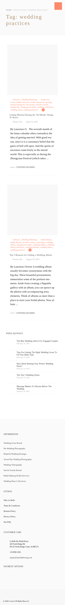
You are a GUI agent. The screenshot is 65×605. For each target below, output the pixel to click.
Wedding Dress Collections (15, 481)
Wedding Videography (13, 465)
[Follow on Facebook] (5, 596)
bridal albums (15, 242)
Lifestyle (16, 99)
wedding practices (30, 110)
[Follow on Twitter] (11, 596)
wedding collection (45, 107)
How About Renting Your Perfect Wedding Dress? (35, 366)
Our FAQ (7, 522)
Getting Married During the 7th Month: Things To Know (32, 69)
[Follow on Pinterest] (35, 596)
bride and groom (38, 102)
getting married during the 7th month (31, 103)
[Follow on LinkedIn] (23, 596)
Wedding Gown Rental (13, 443)
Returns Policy (10, 511)
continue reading (25, 167)
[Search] (50, 6)
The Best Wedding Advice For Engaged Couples (37, 342)
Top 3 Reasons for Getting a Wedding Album (32, 210)
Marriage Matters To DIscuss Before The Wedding (34, 388)
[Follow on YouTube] (17, 596)
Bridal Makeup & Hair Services (16, 476)
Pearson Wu (17, 122)
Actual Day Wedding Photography (18, 459)
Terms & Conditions (12, 506)
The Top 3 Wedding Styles (28, 376)
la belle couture (42, 105)
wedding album (39, 245)
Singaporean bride (28, 107)
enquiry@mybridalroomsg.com (21, 558)
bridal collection (23, 102)
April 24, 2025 (32, 122)
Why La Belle (9, 500)
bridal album (46, 239)
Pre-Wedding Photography (14, 448)
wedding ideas (16, 110)
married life (15, 107)
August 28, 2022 (33, 259)
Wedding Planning (29, 99)
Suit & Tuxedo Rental (13, 470)
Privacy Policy (10, 516)
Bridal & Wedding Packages (15, 454)
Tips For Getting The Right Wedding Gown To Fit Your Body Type (37, 354)
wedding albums (32, 247)
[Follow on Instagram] (29, 596)
